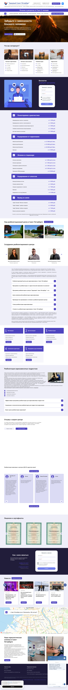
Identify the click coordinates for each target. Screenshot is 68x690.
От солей (8, 65)
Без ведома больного (26, 65)
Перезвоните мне (56, 3)
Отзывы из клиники (21, 428)
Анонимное (24, 63)
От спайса (8, 67)
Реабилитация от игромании (40, 70)
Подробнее (8, 341)
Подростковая (9, 70)
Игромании (9, 68)
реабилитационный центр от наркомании (27, 269)
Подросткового (25, 68)
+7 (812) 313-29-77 (36, 3)
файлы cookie (10, 682)
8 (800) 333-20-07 (45, 3)
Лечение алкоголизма (23, 13)
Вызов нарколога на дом (56, 72)
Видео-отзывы (9, 428)
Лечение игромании (32, 13)
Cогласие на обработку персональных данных (40, 679)
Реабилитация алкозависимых (40, 68)
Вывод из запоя (55, 65)
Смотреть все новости (16, 578)
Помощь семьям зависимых (57, 13)
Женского (23, 67)
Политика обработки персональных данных (27, 679)
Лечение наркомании (14, 13)
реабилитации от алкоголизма (41, 322)
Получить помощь (8, 34)
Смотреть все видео (34, 471)
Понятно (12, 686)
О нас (42, 13)
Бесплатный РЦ (40, 72)
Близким (38, 13)
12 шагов (38, 63)
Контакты (46, 13)
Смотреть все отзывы (34, 506)
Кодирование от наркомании (55, 70)
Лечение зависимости (11, 63)
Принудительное (25, 70)
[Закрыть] (22, 681)
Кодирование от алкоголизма (55, 68)
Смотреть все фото (49, 221)
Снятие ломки (54, 63)
